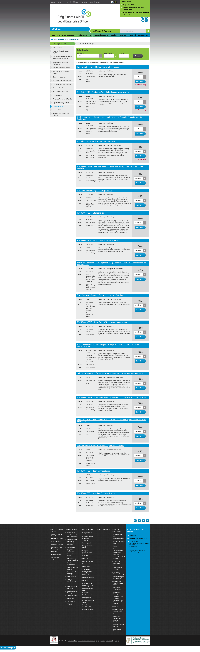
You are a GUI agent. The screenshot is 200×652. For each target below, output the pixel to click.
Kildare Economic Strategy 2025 (118, 610)
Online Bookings (74, 39)
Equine (115, 546)
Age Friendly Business (117, 630)
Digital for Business (88, 564)
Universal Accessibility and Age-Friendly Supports (118, 551)
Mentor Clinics (57, 110)
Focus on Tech (57, 95)
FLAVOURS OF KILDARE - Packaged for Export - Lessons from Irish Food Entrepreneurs (108, 345)
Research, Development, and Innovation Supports (87, 552)
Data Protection (126, 15)
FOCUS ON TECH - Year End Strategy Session (96, 493)
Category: (80, 53)
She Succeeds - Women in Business (61, 72)
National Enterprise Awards (61, 68)
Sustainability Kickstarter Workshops (61, 63)
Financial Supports (101, 35)
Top (147, 520)
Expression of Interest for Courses (61, 114)
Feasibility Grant (87, 595)
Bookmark (143, 520)
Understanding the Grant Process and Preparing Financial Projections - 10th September (110, 118)
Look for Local (117, 614)
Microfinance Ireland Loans (86, 606)
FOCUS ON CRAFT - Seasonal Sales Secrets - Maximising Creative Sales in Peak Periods (110, 167)
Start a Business (56, 541)
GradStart (85, 558)
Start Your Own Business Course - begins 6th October (100, 295)
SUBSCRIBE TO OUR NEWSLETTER (136, 12)
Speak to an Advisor (57, 538)
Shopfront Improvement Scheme (117, 567)
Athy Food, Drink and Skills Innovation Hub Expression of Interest (118, 600)
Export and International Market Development (117, 619)
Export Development (59, 77)
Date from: (108, 53)
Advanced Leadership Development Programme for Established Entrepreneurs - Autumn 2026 (112, 264)
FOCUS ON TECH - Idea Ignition (90, 213)
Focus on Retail (58, 88)
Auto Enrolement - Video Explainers (61, 52)
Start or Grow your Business (63, 35)
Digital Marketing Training (61, 102)
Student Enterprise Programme (118, 577)
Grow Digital (86, 566)
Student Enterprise (118, 35)
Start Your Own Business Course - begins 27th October (100, 446)
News (91, 2)
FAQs (67, 2)
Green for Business (88, 577)
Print (135, 520)
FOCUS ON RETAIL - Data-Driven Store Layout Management (102, 322)
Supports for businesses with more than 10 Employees (87, 572)
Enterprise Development (138, 35)
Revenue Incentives (88, 609)
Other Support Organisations (55, 558)
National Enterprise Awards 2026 (119, 542)
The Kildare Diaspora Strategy (118, 573)
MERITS (115, 606)
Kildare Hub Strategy (116, 593)
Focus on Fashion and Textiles (62, 99)
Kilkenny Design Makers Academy (118, 537)
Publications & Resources (79, 2)
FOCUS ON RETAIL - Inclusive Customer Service (97, 240)
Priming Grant (86, 597)
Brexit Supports (87, 583)
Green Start (85, 580)
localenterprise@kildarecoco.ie (133, 7)
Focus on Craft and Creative (62, 80)
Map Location (133, 546)
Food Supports (86, 543)
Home (53, 2)
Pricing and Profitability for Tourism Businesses (98, 67)
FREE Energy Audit (87, 586)
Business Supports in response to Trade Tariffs (87, 538)
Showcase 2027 (118, 534)
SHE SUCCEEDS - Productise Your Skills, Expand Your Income (103, 92)
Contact (98, 2)
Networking (54, 551)
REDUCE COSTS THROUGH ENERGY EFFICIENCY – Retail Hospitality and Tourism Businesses (111, 421)
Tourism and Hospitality (117, 562)
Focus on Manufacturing (60, 91)
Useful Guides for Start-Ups (56, 535)
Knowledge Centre (56, 554)
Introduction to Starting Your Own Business (96, 141)
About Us (60, 2)
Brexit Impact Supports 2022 (117, 588)
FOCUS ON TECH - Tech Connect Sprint (94, 471)
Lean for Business (87, 561)
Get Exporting (57, 47)
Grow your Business (57, 544)
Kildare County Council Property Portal (118, 583)
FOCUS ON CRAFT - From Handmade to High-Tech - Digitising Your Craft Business (112, 397)
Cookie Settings (7, 648)
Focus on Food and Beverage (62, 84)
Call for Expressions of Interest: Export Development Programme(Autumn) (109, 373)
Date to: (121, 53)
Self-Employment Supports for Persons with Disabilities (62, 57)
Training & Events (84, 35)
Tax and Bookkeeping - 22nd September (94, 190)
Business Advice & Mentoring (56, 548)
